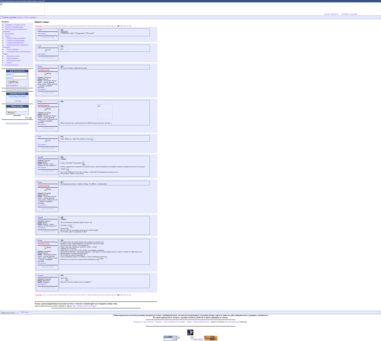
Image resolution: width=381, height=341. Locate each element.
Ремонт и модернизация (14, 27)
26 (112, 26)
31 (127, 26)
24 (106, 26)
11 (68, 26)
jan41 (40, 30)
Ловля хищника (30, 17)
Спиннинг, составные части (15, 25)
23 (103, 26)
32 (130, 26)
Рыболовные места (14, 60)
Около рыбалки (12, 58)
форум (20, 17)
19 (91, 26)
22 (100, 26)
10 (65, 26)
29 (121, 26)
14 (77, 26)
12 (71, 26)
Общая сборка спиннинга (16, 38)
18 (88, 26)
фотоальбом (9, 34)
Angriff (40, 195)
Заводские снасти (13, 56)
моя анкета (42, 34)
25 (109, 26)
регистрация (12, 85)
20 (94, 26)
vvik (39, 46)
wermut (40, 314)
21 (97, 26)
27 (115, 26)
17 (85, 26)
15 (80, 26)
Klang (40, 66)
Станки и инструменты (15, 43)
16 (82, 26)
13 (74, 26)
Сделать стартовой (331, 14)
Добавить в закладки (349, 14)
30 (124, 26)
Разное (9, 63)
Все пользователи (11, 65)
